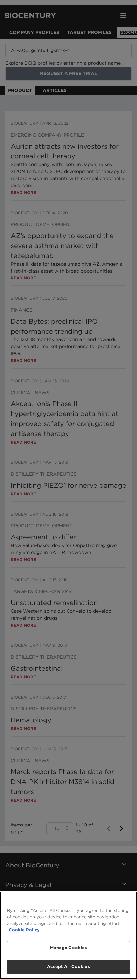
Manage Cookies (68, 947)
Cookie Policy (24, 929)
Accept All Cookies (68, 966)
